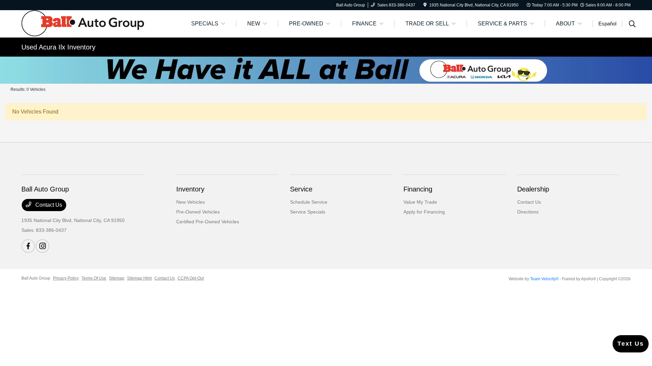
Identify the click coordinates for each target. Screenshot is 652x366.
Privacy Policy (66, 278)
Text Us (630, 343)
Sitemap (116, 278)
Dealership (533, 189)
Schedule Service (308, 202)
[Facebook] (28, 246)
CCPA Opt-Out (191, 278)
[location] (425, 5)
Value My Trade (420, 202)
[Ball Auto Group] (82, 23)
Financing (417, 189)
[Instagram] (42, 246)
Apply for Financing (424, 212)
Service (301, 189)
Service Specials (307, 212)
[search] (632, 24)
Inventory (190, 189)
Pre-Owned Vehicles (198, 212)
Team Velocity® (544, 279)
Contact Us (48, 205)
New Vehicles (190, 202)
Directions (528, 212)
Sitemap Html (139, 278)
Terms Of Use (94, 278)
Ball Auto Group (35, 278)
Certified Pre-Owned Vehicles (207, 221)
